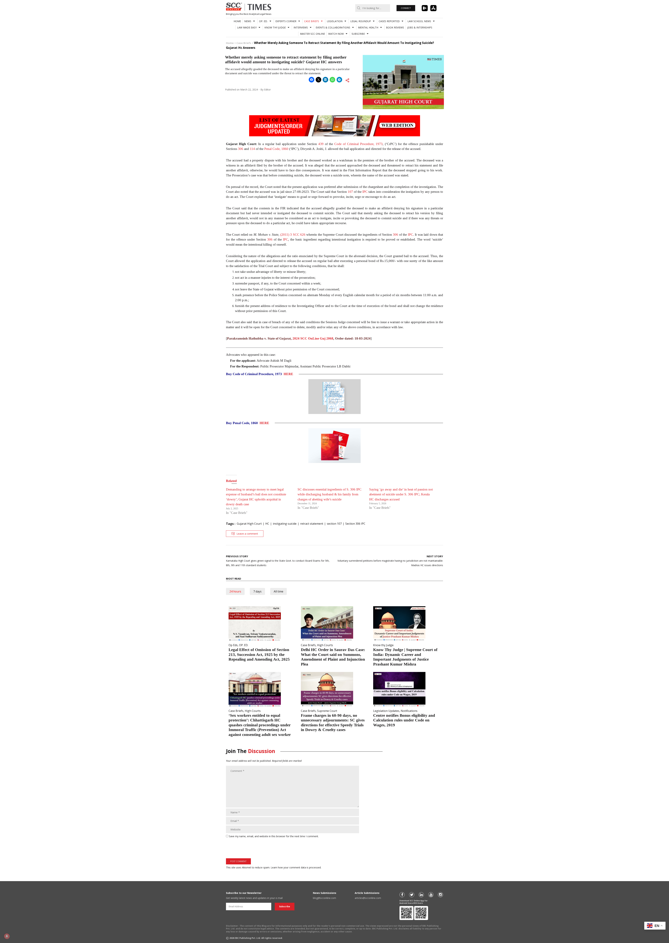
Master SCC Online (312, 33)
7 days (257, 591)
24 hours (235, 591)
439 (321, 144)
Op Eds (233, 645)
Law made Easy (247, 27)
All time (278, 591)
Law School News (419, 21)
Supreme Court (327, 711)
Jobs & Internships (419, 27)
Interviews (301, 27)
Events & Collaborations (333, 27)
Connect (406, 8)
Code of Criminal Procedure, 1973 (358, 144)
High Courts (325, 645)
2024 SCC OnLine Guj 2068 (313, 338)
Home (237, 21)
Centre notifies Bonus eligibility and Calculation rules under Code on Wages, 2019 (404, 720)
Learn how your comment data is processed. (296, 867)
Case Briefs (311, 21)
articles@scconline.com (368, 898)
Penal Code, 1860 (276, 149)
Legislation (335, 21)
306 (240, 149)
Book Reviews (395, 27)
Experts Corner (285, 21)
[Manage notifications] (7, 936)
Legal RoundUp (360, 21)
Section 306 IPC (355, 524)
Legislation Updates (386, 711)
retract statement (311, 524)
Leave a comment (247, 533)
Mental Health (368, 27)
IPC (365, 191)
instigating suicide (285, 524)
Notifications (409, 711)
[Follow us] (402, 894)
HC (267, 524)
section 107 (334, 524)
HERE (288, 374)
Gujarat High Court (249, 524)
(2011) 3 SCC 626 (292, 234)
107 (350, 191)
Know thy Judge (275, 27)
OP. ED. (263, 21)
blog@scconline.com (324, 898)
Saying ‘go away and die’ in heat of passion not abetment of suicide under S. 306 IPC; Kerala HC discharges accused (401, 494)
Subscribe (358, 33)
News (247, 21)
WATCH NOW (336, 33)
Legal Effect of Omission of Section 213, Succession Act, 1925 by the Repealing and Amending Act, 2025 (259, 654)
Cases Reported (389, 21)
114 (252, 149)
